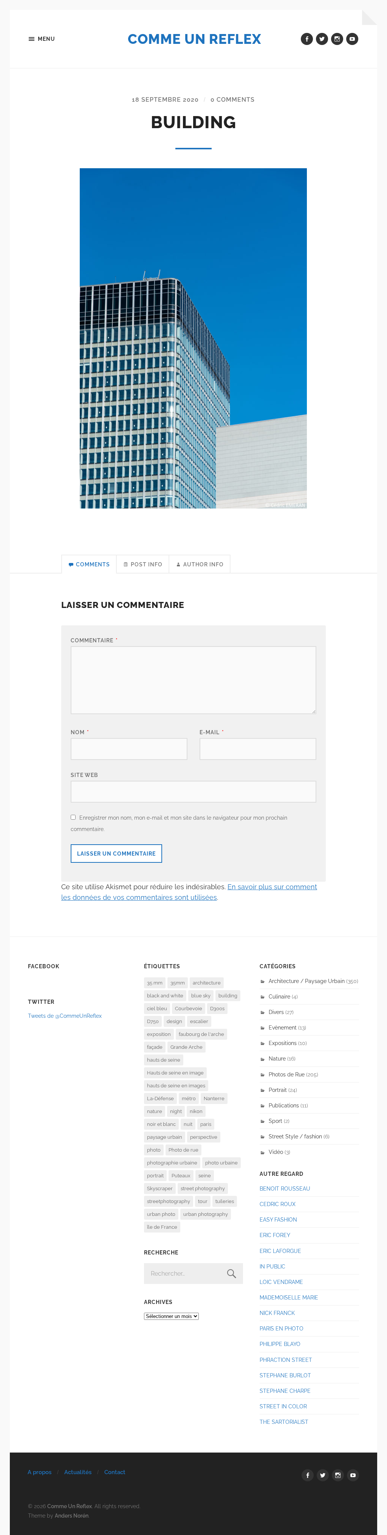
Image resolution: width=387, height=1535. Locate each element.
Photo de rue (183, 1150)
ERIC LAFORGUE (280, 1251)
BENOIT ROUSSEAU (285, 1188)
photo (154, 1150)
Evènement (283, 1027)
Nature (277, 1058)
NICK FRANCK (277, 1313)
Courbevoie (188, 1008)
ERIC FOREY (275, 1235)
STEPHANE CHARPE (285, 1391)
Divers (276, 1012)
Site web (84, 775)
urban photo (161, 1214)
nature (154, 1111)
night (176, 1111)
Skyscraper (160, 1188)
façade (155, 1047)
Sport (275, 1121)
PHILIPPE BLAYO (280, 1344)
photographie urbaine (172, 1163)
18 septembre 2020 (165, 99)
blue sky (201, 996)
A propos (39, 1472)
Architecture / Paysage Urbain (307, 981)
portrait (155, 1175)
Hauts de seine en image (175, 1073)
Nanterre (214, 1098)
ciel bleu (157, 1008)
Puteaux (181, 1175)
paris (205, 1124)
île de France (162, 1227)
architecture (207, 983)
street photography (203, 1188)
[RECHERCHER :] (193, 1273)
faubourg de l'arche (201, 1034)
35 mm (155, 983)
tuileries (224, 1201)
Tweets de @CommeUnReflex (65, 1015)
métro (189, 1098)
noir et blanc (161, 1124)
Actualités (77, 1472)
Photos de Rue (287, 1074)
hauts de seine (163, 1060)
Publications (284, 1105)
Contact (114, 1472)
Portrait (278, 1090)
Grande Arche (186, 1047)
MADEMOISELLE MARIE (289, 1297)
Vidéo (276, 1152)
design (174, 1021)
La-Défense (160, 1098)
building (227, 996)
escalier (199, 1021)
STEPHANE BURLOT (285, 1375)
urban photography (205, 1214)
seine (204, 1175)
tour (202, 1201)
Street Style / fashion (295, 1136)
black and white (165, 996)
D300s (217, 1008)
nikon (196, 1111)
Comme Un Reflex (194, 39)
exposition (159, 1034)
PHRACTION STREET (286, 1360)
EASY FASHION (278, 1219)
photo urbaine (221, 1163)
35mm (177, 983)
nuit (188, 1124)
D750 (153, 1021)
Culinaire (279, 996)
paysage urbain (164, 1137)
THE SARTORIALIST (284, 1422)
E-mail (212, 732)
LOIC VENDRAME (281, 1282)
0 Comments (233, 99)
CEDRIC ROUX (278, 1204)
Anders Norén (71, 1515)
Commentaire (94, 640)
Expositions (283, 1043)
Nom (80, 732)
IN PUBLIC (272, 1266)
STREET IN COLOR (283, 1406)
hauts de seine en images (176, 1085)
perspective (203, 1137)
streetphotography (168, 1201)
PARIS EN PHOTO (281, 1328)
